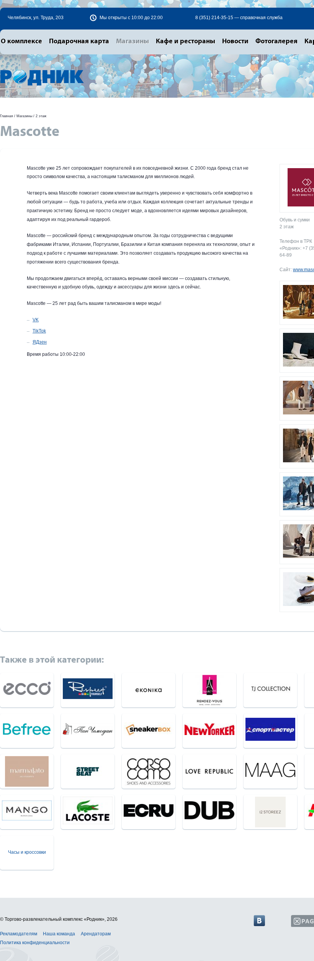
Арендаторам (96, 933)
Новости (235, 41)
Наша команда (59, 933)
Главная (6, 116)
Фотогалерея (276, 41)
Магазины (132, 41)
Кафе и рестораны (185, 41)
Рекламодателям (18, 933)
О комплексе (21, 41)
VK (36, 320)
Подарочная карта (79, 41)
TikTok (39, 331)
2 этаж (41, 116)
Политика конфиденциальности (35, 942)
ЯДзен (40, 342)
